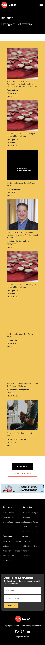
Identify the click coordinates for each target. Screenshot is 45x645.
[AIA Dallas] (8, 5)
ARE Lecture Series (30, 522)
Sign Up (11, 605)
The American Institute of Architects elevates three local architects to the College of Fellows (22, 84)
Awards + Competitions (12, 541)
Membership (12, 241)
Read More (12, 96)
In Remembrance (14, 189)
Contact (25, 551)
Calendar (26, 555)
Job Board (7, 560)
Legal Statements (22, 637)
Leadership (12, 340)
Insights (7, 18)
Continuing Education (16, 439)
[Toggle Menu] (41, 5)
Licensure (26, 517)
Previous (22, 466)
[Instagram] (22, 631)
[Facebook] (16, 631)
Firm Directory (8, 555)
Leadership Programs (31, 512)
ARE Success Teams (30, 526)
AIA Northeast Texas (30, 546)
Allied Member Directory (12, 551)
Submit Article (22, 473)
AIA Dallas (26, 541)
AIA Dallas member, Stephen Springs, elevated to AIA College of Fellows (22, 235)
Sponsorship (8, 517)
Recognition (12, 90)
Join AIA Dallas (8, 512)
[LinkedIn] (28, 631)
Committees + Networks (12, 522)
